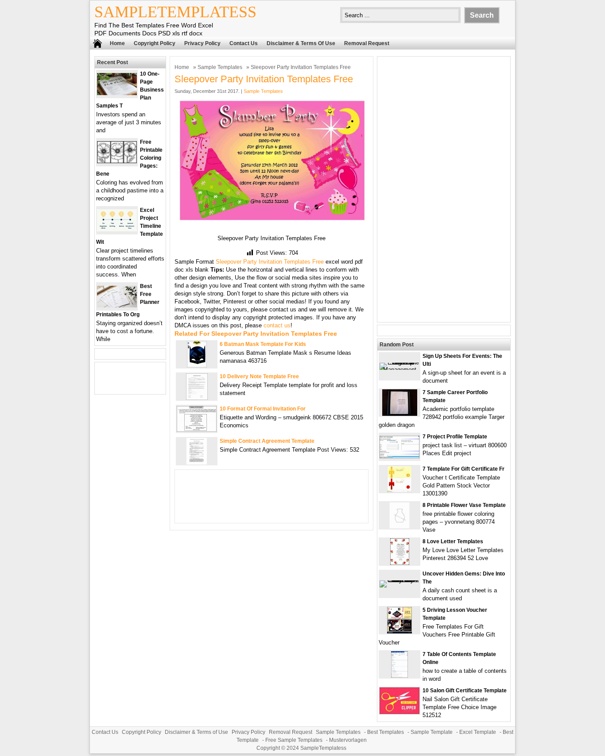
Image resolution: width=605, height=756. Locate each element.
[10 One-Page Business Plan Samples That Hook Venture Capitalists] (117, 93)
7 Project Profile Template (455, 437)
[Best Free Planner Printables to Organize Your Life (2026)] (117, 305)
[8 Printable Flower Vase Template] (399, 526)
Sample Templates (220, 67)
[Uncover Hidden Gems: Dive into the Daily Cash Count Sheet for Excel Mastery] (399, 580)
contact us (277, 325)
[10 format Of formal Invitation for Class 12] (197, 429)
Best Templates (385, 732)
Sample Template (432, 732)
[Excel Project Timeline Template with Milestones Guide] (117, 229)
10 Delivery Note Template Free (259, 376)
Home (117, 43)
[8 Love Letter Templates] (399, 563)
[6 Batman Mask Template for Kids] (197, 365)
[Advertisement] (443, 189)
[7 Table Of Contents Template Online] (399, 675)
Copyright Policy (154, 43)
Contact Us (243, 43)
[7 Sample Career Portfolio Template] (399, 414)
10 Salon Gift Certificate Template (465, 690)
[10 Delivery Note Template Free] (197, 398)
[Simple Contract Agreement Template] (196, 462)
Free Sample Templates (293, 740)
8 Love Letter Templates (453, 541)
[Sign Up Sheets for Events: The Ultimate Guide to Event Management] (399, 369)
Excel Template (477, 732)
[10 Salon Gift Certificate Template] (399, 712)
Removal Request (366, 43)
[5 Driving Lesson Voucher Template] (399, 631)
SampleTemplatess (175, 12)
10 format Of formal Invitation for (263, 409)
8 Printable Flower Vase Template (464, 505)
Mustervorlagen (348, 740)
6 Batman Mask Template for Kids (263, 344)
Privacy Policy (202, 43)
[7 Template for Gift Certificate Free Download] (399, 490)
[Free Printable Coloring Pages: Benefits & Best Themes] (117, 161)
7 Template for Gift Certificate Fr (463, 469)
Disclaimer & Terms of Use (301, 43)
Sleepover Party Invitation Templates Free (270, 261)
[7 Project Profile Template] (399, 456)
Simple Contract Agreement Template (267, 441)
